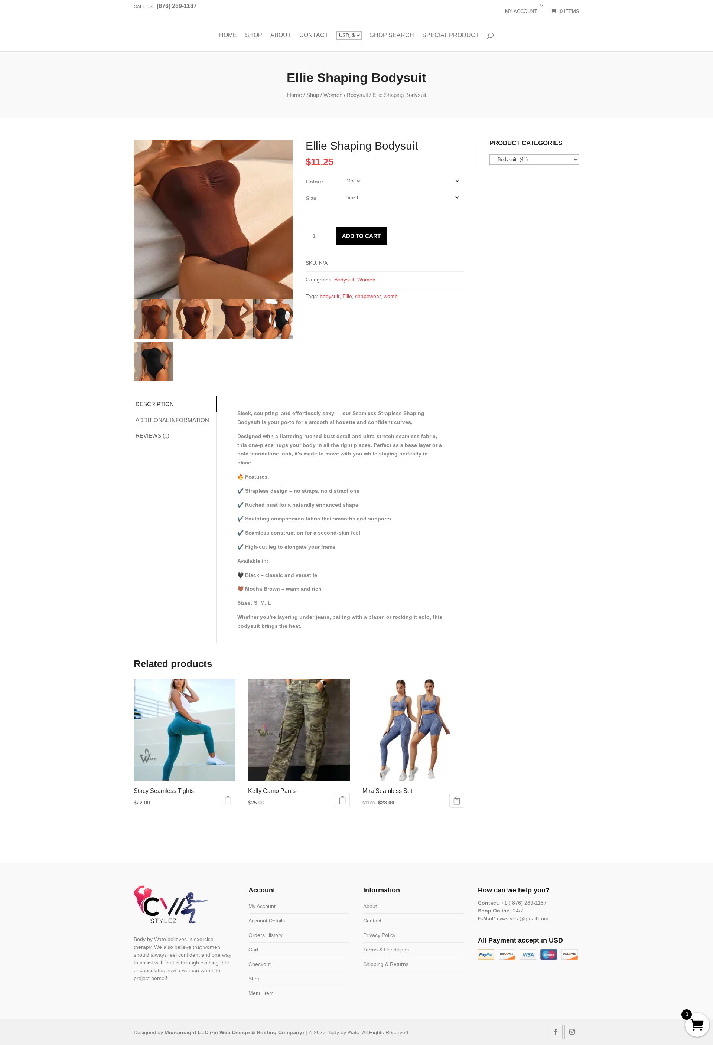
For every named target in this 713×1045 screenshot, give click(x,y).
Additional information (172, 420)
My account (521, 11)
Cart (253, 950)
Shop (253, 35)
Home (228, 35)
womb (391, 296)
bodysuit (329, 296)
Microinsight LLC (186, 1032)
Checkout (259, 964)
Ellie (347, 296)
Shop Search (392, 35)
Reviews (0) (152, 435)
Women (332, 95)
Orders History (265, 935)
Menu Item (261, 993)
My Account (262, 906)
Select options (228, 800)
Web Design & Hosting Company (260, 1032)
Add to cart (361, 236)
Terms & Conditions (386, 950)
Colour (314, 181)
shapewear (368, 296)
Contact (313, 35)
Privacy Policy (379, 935)
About (280, 35)
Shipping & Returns (385, 964)
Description (155, 404)
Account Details (266, 921)
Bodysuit (357, 95)
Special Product (450, 35)
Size (311, 198)
